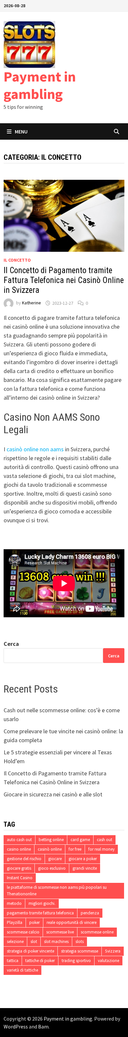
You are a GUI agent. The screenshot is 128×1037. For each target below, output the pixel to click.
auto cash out (19, 839)
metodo (14, 903)
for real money (101, 849)
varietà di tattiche (22, 970)
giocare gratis (19, 868)
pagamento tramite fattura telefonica (40, 913)
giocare (55, 858)
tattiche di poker (40, 960)
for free (75, 849)
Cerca (11, 644)
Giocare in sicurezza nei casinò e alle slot (53, 794)
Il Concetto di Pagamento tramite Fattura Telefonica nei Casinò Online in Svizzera (64, 280)
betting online (51, 839)
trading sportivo (76, 960)
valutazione (108, 960)
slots (79, 941)
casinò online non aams (35, 449)
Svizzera (112, 951)
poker (34, 922)
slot (34, 941)
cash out (104, 839)
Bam (43, 1026)
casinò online (50, 849)
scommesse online (97, 932)
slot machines (56, 941)
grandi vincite (85, 868)
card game (80, 839)
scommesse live (60, 932)
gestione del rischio (24, 858)
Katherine (31, 303)
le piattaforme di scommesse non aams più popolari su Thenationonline (57, 890)
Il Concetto (17, 260)
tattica (12, 960)
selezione (15, 941)
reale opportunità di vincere (71, 922)
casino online (19, 849)
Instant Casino (19, 878)
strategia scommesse (79, 951)
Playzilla (14, 922)
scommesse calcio (23, 932)
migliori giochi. (42, 903)
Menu (21, 131)
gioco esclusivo (52, 868)
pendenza (90, 913)
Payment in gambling (40, 85)
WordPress (16, 1026)
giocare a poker (83, 858)
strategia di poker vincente (30, 951)
